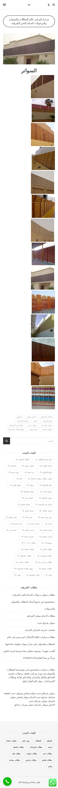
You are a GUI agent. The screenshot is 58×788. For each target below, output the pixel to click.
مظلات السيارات (44, 556)
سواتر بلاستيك (46, 425)
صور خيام (27, 517)
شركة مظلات (45, 510)
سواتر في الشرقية (16, 425)
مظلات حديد (47, 753)
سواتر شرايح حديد (46, 622)
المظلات (38, 741)
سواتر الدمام (46, 491)
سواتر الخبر (15, 485)
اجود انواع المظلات (43, 459)
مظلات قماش (47, 760)
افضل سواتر (31, 416)
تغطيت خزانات (11, 741)
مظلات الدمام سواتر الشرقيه (41, 615)
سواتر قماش (47, 429)
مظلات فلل (16, 753)
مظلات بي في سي (43, 562)
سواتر (35, 421)
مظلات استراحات (36, 747)
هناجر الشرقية (32, 575)
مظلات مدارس (31, 760)
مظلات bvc (29, 543)
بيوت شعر (14, 472)
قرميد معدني (27, 536)
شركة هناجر (28, 510)
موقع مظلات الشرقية (16, 429)
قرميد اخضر (33, 523)
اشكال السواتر (46, 416)
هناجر (48, 575)
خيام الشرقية (46, 485)
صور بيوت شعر (45, 517)
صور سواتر (33, 429)
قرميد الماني (28, 530)
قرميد (48, 523)
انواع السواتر (47, 421)
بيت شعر (29, 472)
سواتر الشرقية (22, 421)
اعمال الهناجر (45, 466)
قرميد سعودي (45, 536)
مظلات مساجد (14, 760)
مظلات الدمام (27, 549)
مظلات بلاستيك (18, 747)
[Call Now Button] (7, 781)
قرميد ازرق (16, 523)
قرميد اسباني (46, 530)
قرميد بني (11, 530)
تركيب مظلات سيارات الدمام (40, 478)
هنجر (17, 575)
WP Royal (23, 782)
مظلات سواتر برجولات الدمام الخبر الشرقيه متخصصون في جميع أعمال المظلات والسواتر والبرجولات (33, 601)
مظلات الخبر (46, 549)
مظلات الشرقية (24, 556)
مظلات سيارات (22, 562)
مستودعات (46, 543)
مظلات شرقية (45, 568)
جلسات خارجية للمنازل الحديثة (40, 629)
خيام (19, 478)
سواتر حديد (32, 425)
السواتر (19, 416)
